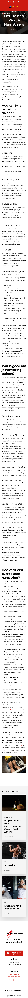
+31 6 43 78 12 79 (14, 974)
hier (21, 745)
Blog (5, 814)
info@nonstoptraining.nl (14, 976)
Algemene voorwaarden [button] (14, 996)
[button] (14, 7)
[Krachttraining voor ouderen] (14, 896)
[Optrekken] (14, 858)
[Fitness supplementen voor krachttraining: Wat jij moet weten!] (14, 817)
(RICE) (12, 710)
